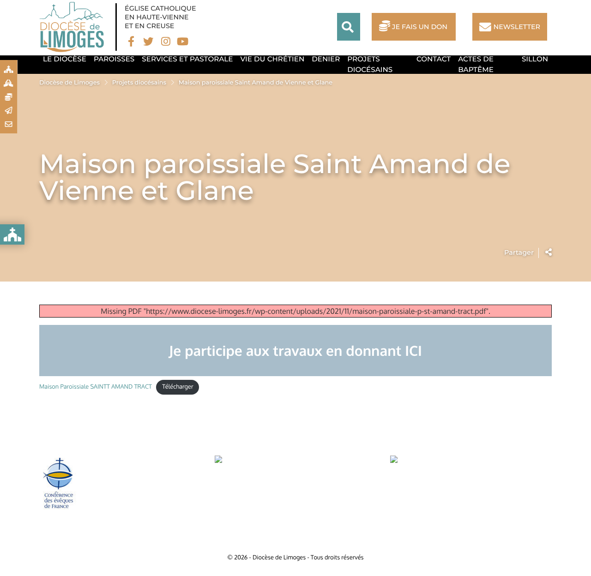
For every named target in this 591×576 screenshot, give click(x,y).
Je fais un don (419, 27)
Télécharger (177, 386)
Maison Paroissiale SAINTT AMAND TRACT (95, 386)
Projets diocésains (369, 64)
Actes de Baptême (476, 64)
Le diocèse (64, 58)
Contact (433, 58)
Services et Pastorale (187, 58)
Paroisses (114, 58)
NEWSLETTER (517, 27)
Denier (326, 58)
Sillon (535, 58)
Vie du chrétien (273, 58)
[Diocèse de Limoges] (74, 27)
